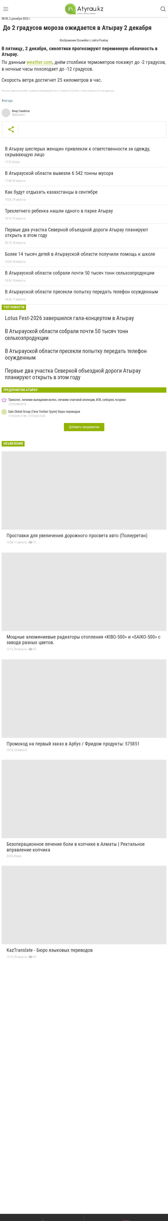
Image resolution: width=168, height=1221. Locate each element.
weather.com (39, 62)
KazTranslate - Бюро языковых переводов (50, 950)
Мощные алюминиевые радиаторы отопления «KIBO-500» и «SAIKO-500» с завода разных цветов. (83, 640)
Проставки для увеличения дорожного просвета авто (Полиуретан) (77, 535)
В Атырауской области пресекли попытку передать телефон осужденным (81, 292)
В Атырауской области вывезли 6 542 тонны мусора (59, 173)
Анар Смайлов (21, 111)
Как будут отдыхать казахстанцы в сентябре (51, 192)
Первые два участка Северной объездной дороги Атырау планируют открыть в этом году (76, 232)
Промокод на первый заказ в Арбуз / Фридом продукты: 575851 (73, 744)
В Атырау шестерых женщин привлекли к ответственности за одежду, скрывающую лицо (77, 151)
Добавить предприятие (84, 427)
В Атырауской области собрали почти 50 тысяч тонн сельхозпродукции (79, 273)
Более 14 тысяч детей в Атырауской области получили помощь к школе (80, 254)
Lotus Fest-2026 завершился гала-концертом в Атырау (69, 318)
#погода (7, 101)
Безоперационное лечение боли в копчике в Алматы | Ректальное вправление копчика (76, 847)
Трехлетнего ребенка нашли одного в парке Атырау (59, 211)
